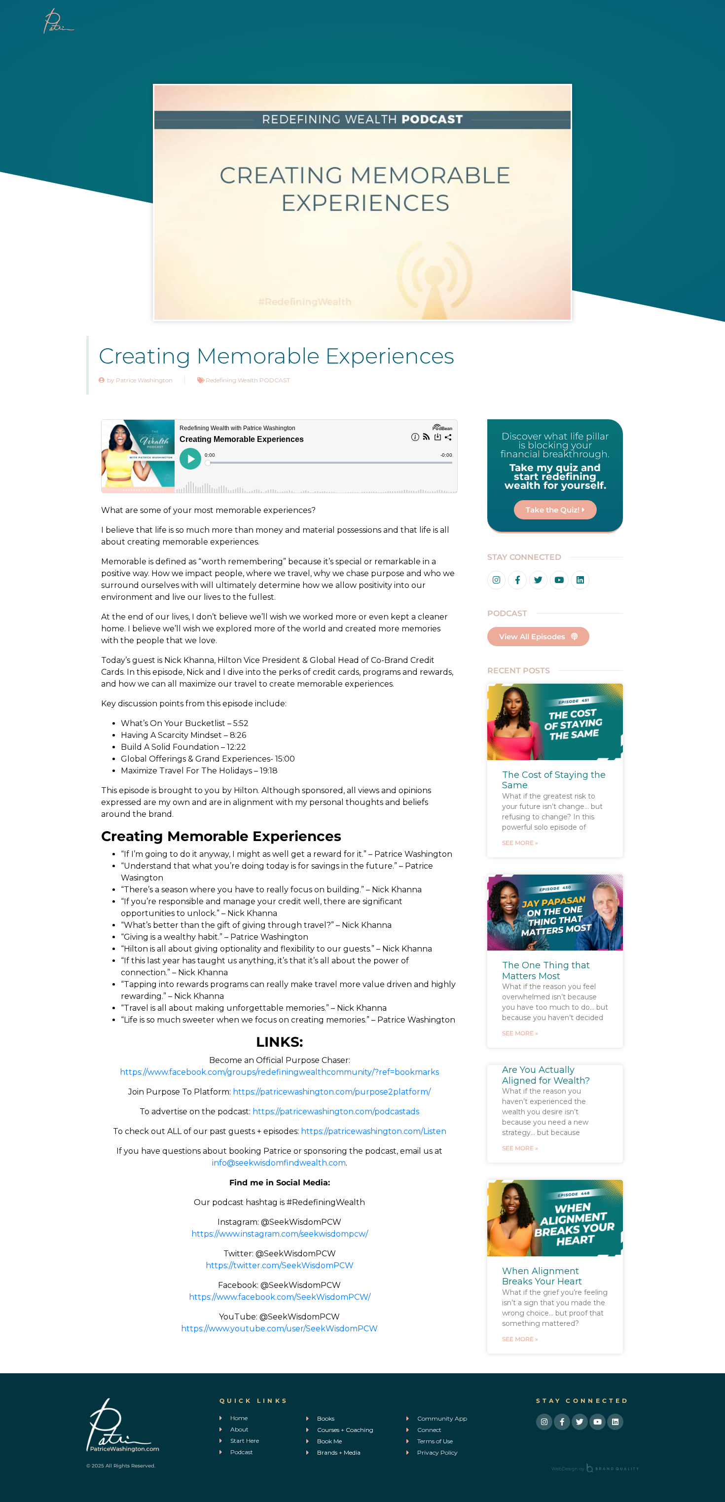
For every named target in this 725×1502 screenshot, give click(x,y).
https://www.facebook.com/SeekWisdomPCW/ (279, 1297)
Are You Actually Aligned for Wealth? (546, 1075)
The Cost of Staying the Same (554, 780)
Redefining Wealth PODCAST (248, 380)
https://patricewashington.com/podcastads (336, 1111)
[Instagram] (496, 580)
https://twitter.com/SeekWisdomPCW (280, 1265)
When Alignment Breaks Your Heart (542, 1276)
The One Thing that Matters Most (546, 971)
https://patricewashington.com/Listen (373, 1131)
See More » (520, 842)
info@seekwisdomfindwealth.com (279, 1163)
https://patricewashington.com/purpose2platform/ (332, 1092)
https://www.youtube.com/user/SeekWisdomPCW (279, 1328)
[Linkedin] (580, 580)
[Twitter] (538, 580)
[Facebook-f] (517, 580)
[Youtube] (559, 580)
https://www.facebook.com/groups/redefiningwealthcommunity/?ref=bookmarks (279, 1072)
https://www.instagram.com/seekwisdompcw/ (279, 1234)
